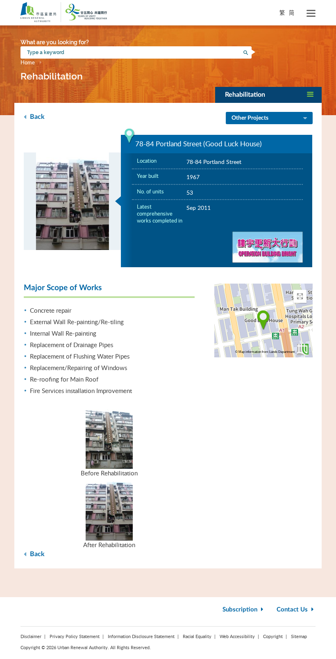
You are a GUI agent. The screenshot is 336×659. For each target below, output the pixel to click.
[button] (268, 95)
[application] (263, 320)
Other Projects (250, 118)
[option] (72, 201)
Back (36, 117)
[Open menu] (311, 13)
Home (27, 62)
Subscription (240, 610)
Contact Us (293, 610)
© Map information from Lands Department (265, 352)
